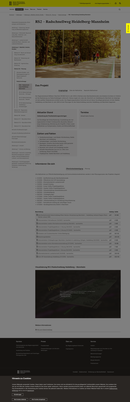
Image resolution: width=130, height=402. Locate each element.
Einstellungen (17, 394)
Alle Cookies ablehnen (20, 399)
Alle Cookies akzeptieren (38, 399)
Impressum (30, 390)
